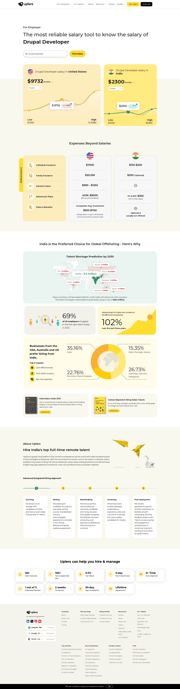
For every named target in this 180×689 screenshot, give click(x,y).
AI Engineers (66, 652)
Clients (120, 625)
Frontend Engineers (92, 659)
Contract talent (104, 621)
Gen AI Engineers (67, 659)
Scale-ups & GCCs (86, 621)
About (90, 4)
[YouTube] (39, 621)
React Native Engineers (93, 676)
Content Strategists (139, 659)
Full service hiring (105, 618)
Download (45, 412)
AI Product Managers (69, 669)
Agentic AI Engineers (69, 666)
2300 (118, 82)
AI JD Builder (123, 637)
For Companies (63, 4)
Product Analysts (115, 659)
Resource (100, 4)
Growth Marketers (139, 649)
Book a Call (65, 618)
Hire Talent (133, 4)
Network (121, 628)
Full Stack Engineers (92, 652)
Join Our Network (143, 615)
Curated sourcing (105, 615)
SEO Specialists (138, 656)
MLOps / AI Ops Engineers (71, 656)
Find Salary (77, 54)
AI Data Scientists (67, 672)
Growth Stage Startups (88, 618)
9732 (37, 81)
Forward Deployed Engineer (71, 649)
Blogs (120, 618)
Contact (120, 4)
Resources (122, 621)
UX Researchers (114, 652)
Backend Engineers (92, 656)
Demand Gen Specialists (141, 662)
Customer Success (115, 662)
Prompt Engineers (67, 662)
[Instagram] (35, 621)
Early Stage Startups (87, 615)
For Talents (78, 4)
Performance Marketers (141, 652)
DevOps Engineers (92, 666)
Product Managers (115, 656)
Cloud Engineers (91, 669)
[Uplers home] (41, 612)
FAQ (139, 631)
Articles (121, 615)
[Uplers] (25, 4)
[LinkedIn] (27, 621)
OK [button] (109, 686)
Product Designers (115, 649)
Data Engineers (90, 672)
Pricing (111, 4)
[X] (31, 621)
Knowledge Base (143, 627)
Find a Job (146, 4)
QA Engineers (90, 662)
